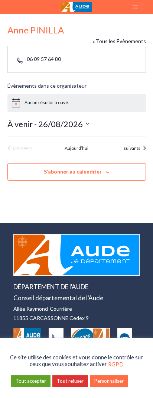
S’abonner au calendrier (73, 171)
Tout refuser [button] (70, 381)
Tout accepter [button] (31, 381)
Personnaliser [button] (109, 381)
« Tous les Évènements (119, 41)
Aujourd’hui (76, 148)
